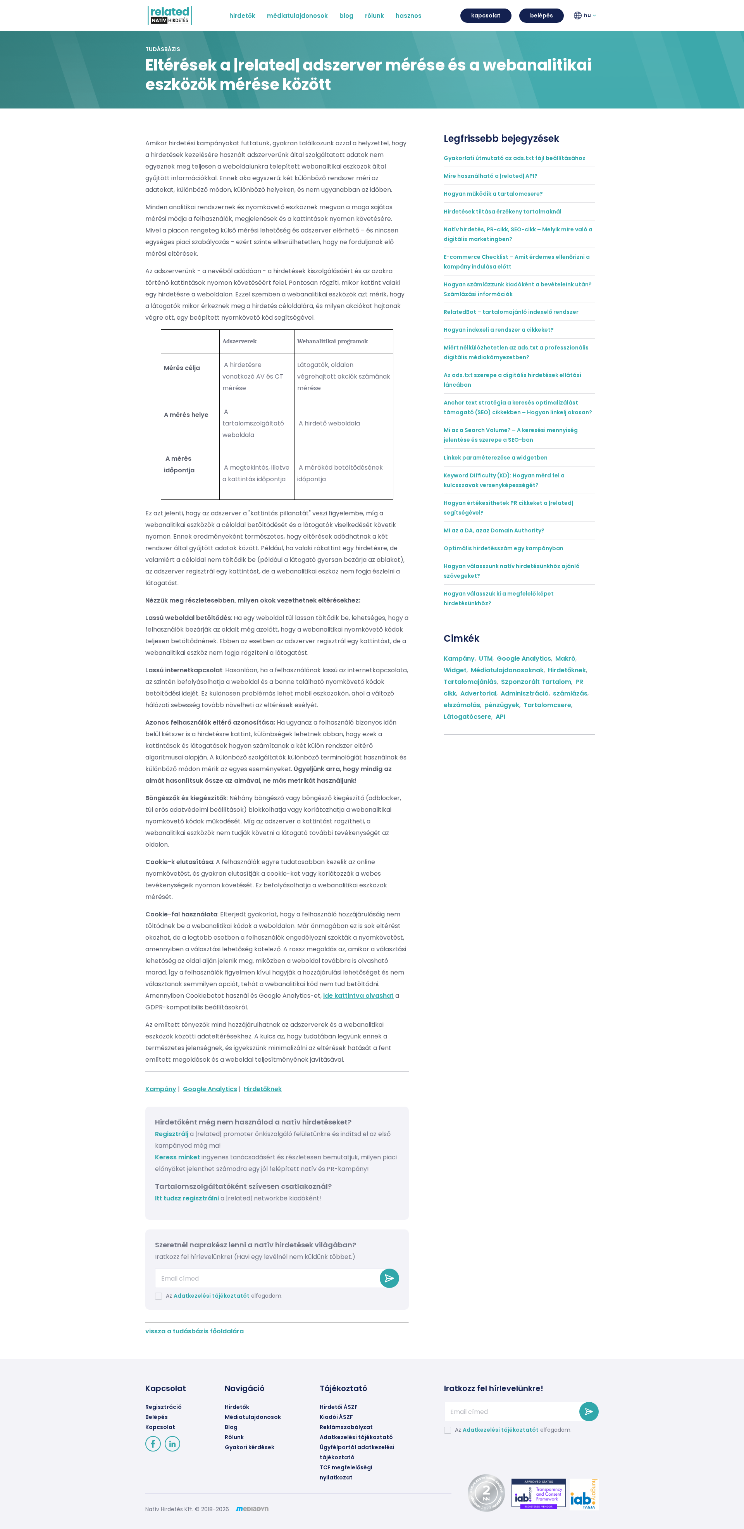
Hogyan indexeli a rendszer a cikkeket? (499, 330)
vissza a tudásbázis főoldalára (194, 1331)
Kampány (160, 1089)
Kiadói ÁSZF (336, 1417)
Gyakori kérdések (249, 1447)
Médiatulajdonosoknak (507, 670)
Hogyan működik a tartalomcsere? (493, 194)
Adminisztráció (525, 693)
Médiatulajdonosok (253, 1417)
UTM (486, 658)
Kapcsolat (160, 1427)
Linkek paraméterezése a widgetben (496, 457)
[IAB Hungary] (582, 1494)
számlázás (570, 693)
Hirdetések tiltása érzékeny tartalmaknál (502, 211)
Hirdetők (237, 1407)
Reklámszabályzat (346, 1427)
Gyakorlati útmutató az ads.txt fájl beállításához (515, 158)
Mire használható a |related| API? (490, 176)
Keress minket (177, 1157)
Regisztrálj (171, 1134)
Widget (455, 670)
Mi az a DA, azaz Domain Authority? (494, 530)
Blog (231, 1427)
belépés (541, 15)
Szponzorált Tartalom (536, 681)
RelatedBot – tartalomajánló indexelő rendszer (511, 312)
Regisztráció (163, 1407)
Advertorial (478, 693)
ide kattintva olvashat (358, 995)
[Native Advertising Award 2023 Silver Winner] (484, 1499)
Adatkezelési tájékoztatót (212, 1296)
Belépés (156, 1417)
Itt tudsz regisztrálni (187, 1198)
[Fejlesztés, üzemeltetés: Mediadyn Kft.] (251, 1509)
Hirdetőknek (263, 1089)
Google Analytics (210, 1089)
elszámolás (462, 705)
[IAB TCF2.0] (537, 1494)
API (500, 716)
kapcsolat (486, 15)
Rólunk (234, 1437)
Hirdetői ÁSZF (339, 1407)
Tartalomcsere (547, 705)
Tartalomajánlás (470, 681)
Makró (565, 658)
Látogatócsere (467, 716)
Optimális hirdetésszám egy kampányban (503, 548)
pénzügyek (501, 705)
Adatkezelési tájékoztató (356, 1437)
